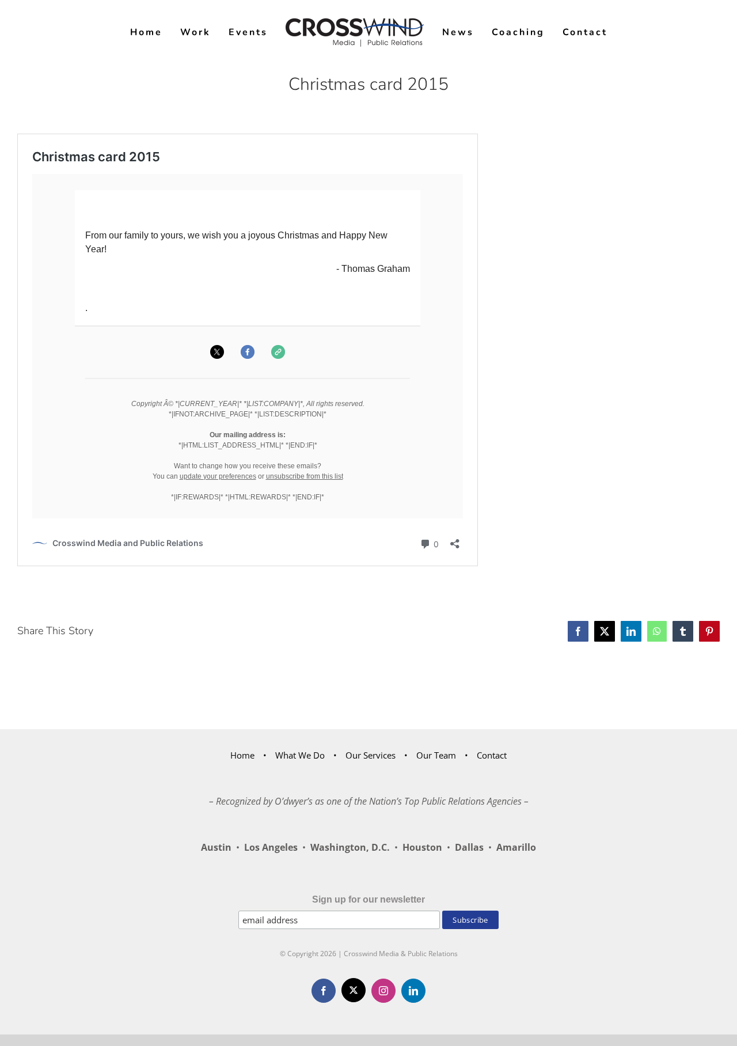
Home (242, 755)
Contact (492, 755)
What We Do (300, 755)
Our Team (436, 755)
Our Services (370, 755)
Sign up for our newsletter (368, 899)
